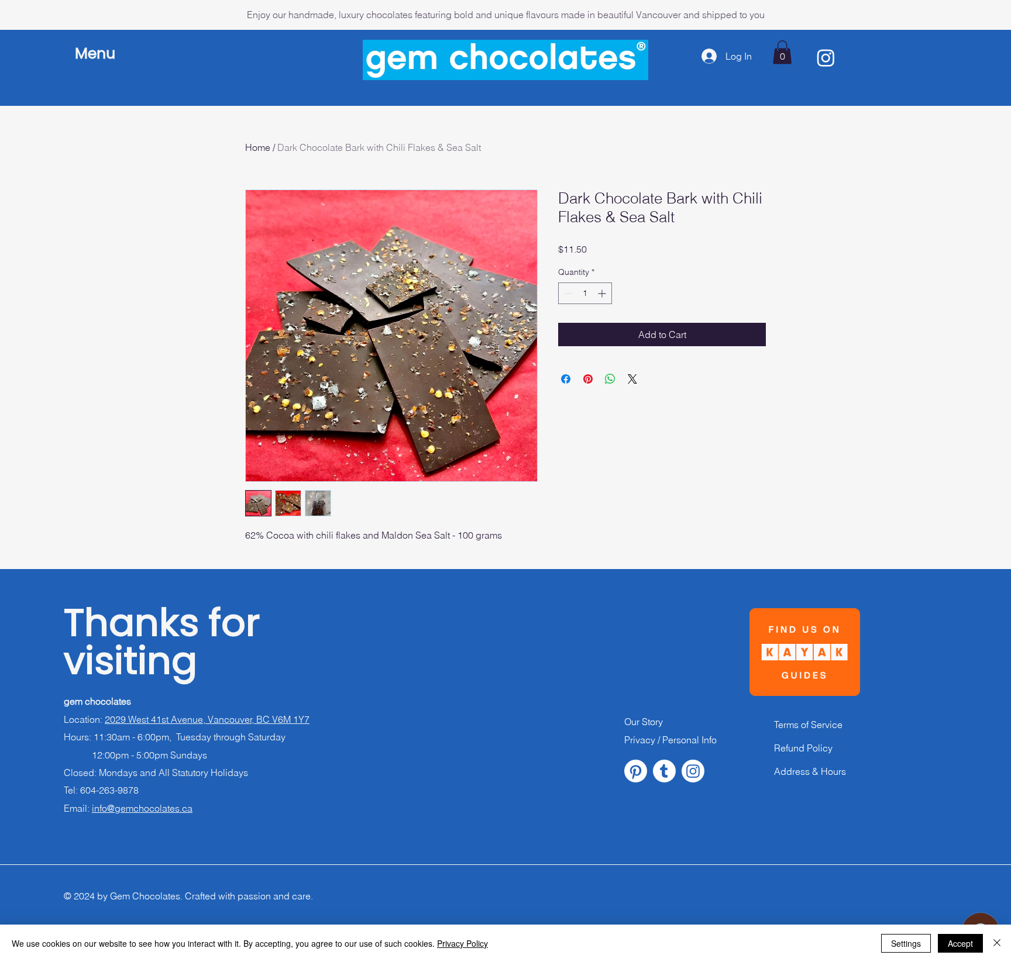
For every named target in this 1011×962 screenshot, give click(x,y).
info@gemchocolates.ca (142, 808)
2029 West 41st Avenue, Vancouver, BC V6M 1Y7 (207, 719)
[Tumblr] (664, 771)
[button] (99, 53)
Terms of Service (808, 724)
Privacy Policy (462, 943)
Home (257, 147)
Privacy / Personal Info (670, 740)
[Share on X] (632, 379)
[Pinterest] (635, 771)
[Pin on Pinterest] (588, 379)
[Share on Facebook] (566, 379)
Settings (906, 943)
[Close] (997, 943)
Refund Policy (803, 748)
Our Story (643, 721)
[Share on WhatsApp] (610, 379)
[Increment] (603, 293)
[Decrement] (567, 293)
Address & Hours (810, 771)
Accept (960, 943)
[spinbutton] (585, 293)
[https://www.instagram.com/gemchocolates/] (693, 771)
